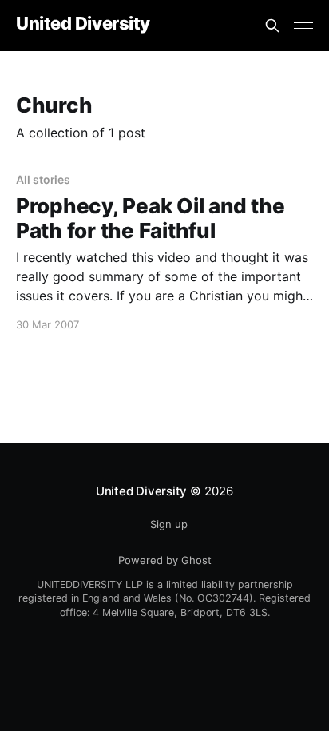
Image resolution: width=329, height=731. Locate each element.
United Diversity (83, 23)
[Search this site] (272, 25)
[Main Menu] (303, 26)
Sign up (169, 524)
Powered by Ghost (165, 560)
